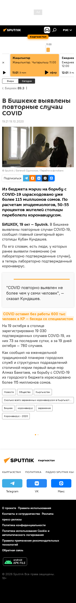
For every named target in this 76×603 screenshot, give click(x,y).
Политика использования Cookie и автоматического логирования (25, 533)
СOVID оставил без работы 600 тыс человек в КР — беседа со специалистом (37, 316)
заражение (44, 408)
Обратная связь (12, 550)
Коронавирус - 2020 (16, 416)
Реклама (47, 514)
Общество (25, 392)
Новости (9, 392)
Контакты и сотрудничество (21, 514)
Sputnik (9, 170)
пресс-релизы (12, 519)
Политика (33, 472)
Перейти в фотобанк (52, 170)
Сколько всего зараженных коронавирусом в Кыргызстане (38, 400)
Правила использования (34, 508)
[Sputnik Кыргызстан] (12, 32)
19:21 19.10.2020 (13, 121)
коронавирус (25, 408)
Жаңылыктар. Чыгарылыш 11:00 (34, 62)
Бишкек (8, 408)
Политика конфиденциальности (24, 525)
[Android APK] (15, 562)
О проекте (9, 508)
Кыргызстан (43, 392)
